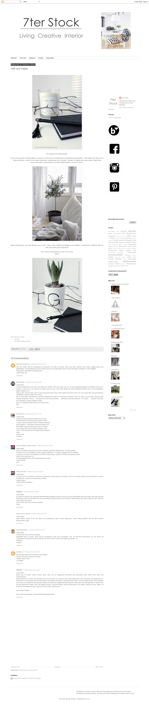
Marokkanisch (112, 250)
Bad (118, 231)
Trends (125, 259)
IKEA (120, 244)
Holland (133, 242)
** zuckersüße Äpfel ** (118, 328)
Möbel (121, 250)
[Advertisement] (57, 648)
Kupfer (134, 246)
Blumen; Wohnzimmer (114, 233)
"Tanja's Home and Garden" (120, 284)
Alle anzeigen (133, 410)
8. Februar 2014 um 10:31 (38, 364)
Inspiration (132, 244)
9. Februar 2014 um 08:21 (31, 492)
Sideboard (128, 255)
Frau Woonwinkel (22, 530)
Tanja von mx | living (23, 514)
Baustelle (124, 231)
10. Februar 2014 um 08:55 (31, 552)
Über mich (23, 58)
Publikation (121, 252)
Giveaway (128, 240)
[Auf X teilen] (34, 349)
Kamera (110, 246)
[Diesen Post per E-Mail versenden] (30, 349)
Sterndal (19, 552)
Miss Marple (20, 382)
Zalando (110, 265)
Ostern (128, 250)
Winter (118, 264)
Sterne (134, 257)
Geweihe (121, 240)
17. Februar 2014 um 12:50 (31, 570)
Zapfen (115, 265)
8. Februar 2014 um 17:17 (33, 414)
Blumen (132, 231)
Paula (134, 250)
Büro (123, 233)
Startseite (14, 58)
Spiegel (124, 257)
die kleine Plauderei (22, 364)
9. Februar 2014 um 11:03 (38, 514)
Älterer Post (99, 667)
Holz (109, 244)
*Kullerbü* (114, 356)
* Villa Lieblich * (116, 298)
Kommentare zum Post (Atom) (28, 670)
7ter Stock (125, 98)
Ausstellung (111, 231)
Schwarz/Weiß (115, 255)
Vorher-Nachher (113, 262)
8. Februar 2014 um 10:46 (33, 382)
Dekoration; (112, 236)
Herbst (128, 242)
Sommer (111, 257)
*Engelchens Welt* (117, 342)
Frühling (115, 240)
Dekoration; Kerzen (121, 236)
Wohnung (123, 264)
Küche (129, 246)
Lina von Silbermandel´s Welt (26, 445)
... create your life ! (117, 397)
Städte (129, 257)
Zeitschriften (120, 265)
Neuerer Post (15, 667)
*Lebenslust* (115, 370)
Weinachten (111, 264)
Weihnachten (129, 261)
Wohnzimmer (131, 264)
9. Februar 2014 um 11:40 (36, 530)
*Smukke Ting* (115, 383)
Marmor (134, 248)
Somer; (134, 255)
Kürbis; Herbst (117, 248)
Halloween (122, 242)
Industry (125, 244)
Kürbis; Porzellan (126, 248)
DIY (129, 236)
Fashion (122, 238)
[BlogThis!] (32, 349)
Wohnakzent (20, 414)
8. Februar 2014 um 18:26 (44, 445)
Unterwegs (132, 259)
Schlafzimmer (132, 252)
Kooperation (50, 58)
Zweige (127, 265)
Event (117, 238)
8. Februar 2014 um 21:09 (35, 471)
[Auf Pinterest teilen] (39, 349)
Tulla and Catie (21, 471)
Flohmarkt (129, 238)
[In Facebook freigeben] (36, 349)
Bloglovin (32, 58)
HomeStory (115, 244)
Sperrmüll (117, 257)
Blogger (87, 699)
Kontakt (40, 58)
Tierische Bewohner (115, 259)
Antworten (19, 375)
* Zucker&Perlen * (117, 325)
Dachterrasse (131, 233)
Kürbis (110, 248)
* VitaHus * (114, 311)
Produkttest (111, 252)
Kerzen (116, 246)
